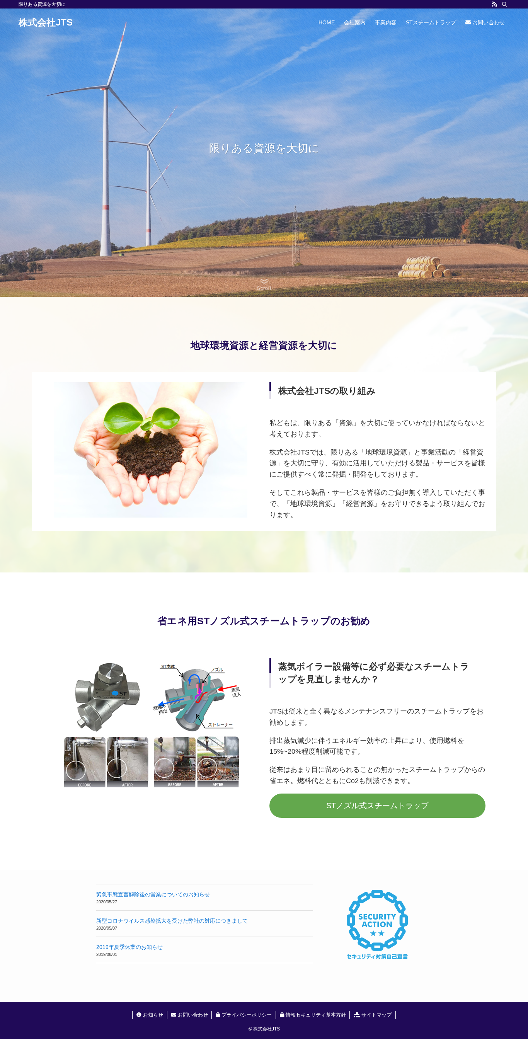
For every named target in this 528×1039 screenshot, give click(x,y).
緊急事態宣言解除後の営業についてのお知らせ (153, 895)
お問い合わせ (192, 1015)
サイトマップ (376, 1015)
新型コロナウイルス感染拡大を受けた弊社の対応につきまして (172, 921)
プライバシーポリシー (246, 1015)
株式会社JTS (46, 22)
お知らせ (152, 1015)
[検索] (504, 4)
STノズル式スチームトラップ (377, 805)
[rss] (494, 4)
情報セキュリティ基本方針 (315, 1015)
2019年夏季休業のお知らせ (129, 947)
